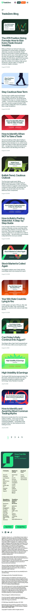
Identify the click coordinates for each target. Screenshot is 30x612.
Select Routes (24, 478)
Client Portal (14, 474)
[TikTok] (11, 532)
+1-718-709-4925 (14, 517)
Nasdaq (25, 606)
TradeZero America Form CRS (5, 512)
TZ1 (12, 476)
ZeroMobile (14, 481)
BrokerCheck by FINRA (6, 508)
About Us (5, 474)
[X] (2, 532)
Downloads (14, 490)
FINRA (9, 607)
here (5, 575)
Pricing (22, 474)
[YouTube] (8, 532)
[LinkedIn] (5, 532)
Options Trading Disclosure (13, 583)
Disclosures (5, 503)
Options (13, 485)
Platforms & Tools (14, 471)
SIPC (13, 607)
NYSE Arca (12, 606)
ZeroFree (14, 479)
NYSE (7, 606)
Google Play (21, 527)
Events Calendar (14, 488)
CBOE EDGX (5, 607)
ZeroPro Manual (14, 492)
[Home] (6, 2)
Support (5, 491)
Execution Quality (5, 489)
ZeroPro (14, 478)
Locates (13, 484)
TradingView (14, 482)
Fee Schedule (24, 479)
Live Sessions (6, 478)
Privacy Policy (4, 506)
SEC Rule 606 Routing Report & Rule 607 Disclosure (6, 517)
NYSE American (19, 606)
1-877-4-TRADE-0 (14, 514)
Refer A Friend (4, 483)
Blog (4, 479)
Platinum (23, 476)
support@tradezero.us (15, 519)
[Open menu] (27, 2)
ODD (3, 582)
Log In (19, 2)
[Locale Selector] (15, 2)
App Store (8, 527)
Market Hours (6, 481)
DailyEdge (5, 476)
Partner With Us (6, 486)
